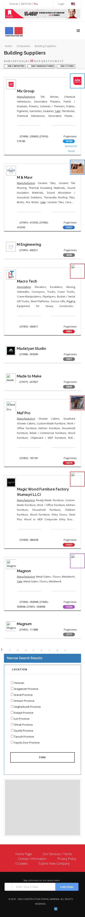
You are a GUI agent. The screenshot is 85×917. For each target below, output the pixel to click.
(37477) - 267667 (28, 382)
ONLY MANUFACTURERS (42, 66)
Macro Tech (27, 281)
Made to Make (29, 376)
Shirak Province (23, 724)
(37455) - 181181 (29, 458)
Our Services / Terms (57, 854)
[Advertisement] (42, 807)
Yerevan (19, 683)
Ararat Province (23, 695)
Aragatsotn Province (26, 689)
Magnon (24, 571)
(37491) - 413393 (29, 222)
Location (19, 669)
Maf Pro (23, 413)
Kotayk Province (23, 712)
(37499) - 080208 (29, 540)
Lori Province (21, 718)
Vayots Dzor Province (27, 742)
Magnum (24, 624)
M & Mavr (25, 177)
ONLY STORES (67, 66)
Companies (23, 46)
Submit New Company (54, 863)
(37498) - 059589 (28, 354)
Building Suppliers (45, 46)
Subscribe (67, 887)
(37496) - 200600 (29, 136)
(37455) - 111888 (28, 629)
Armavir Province (24, 701)
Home (8, 46)
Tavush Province (24, 736)
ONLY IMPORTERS (16, 66)
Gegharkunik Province (27, 706)
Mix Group (25, 91)
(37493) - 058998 (29, 602)
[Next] (74, 650)
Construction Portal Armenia (41, 899)
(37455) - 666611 (29, 326)
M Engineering (29, 244)
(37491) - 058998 (35, 606)
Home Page (23, 854)
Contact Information (32, 859)
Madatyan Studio (31, 348)
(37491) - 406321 (28, 250)
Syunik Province (23, 730)
